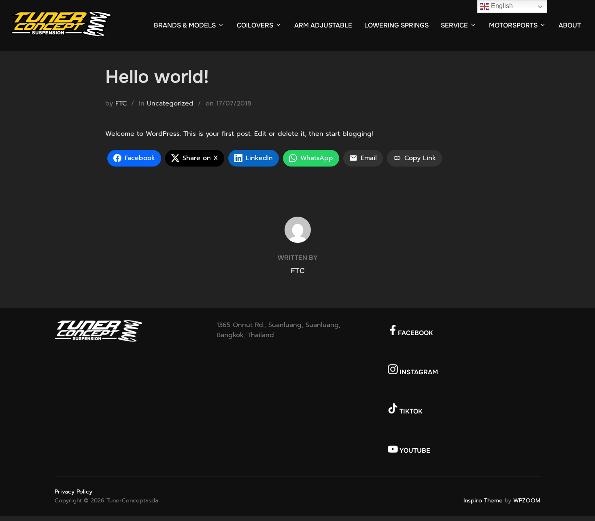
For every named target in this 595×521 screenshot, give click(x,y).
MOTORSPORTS (513, 25)
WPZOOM (526, 500)
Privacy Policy (73, 491)
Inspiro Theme (483, 500)
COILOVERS (255, 25)
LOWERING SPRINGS (396, 25)
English (501, 5)
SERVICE (454, 25)
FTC (121, 103)
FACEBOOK (415, 333)
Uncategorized (170, 103)
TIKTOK (410, 411)
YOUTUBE (414, 450)
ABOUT (570, 25)
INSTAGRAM (418, 372)
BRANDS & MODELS (185, 25)
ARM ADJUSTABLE (323, 25)
